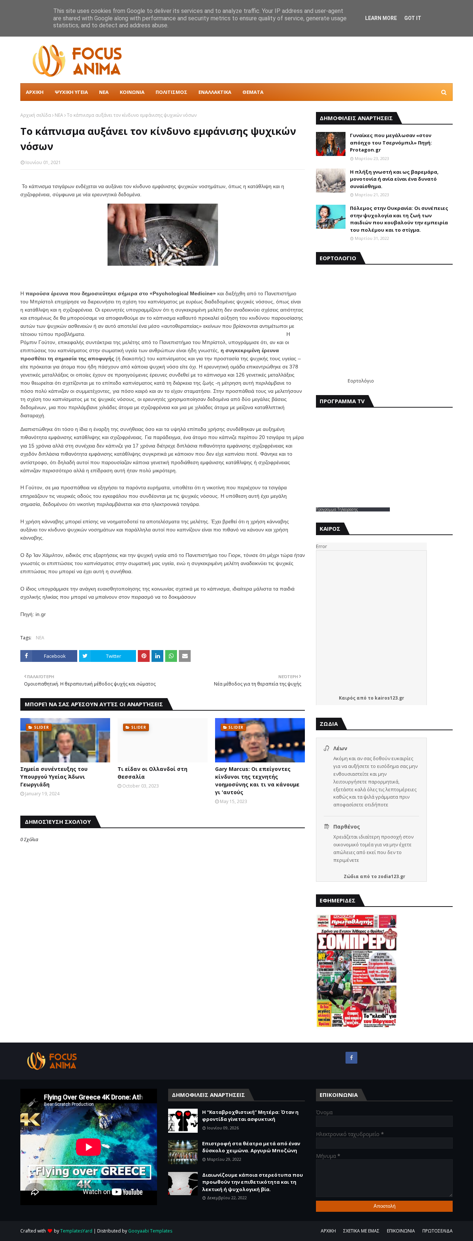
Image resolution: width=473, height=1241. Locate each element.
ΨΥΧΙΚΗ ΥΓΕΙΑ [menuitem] (71, 92)
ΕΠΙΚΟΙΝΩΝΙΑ (401, 1231)
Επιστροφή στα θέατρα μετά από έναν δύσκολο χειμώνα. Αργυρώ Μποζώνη (251, 1147)
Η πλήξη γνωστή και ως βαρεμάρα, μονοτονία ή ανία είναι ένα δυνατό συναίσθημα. (394, 179)
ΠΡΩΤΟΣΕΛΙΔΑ (437, 1231)
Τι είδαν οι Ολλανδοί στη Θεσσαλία (152, 772)
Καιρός (347, 698)
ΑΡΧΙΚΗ (328, 1231)
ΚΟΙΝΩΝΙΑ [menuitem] (132, 92)
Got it (412, 18)
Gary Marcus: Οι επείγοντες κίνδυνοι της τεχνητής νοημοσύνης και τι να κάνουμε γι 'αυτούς (257, 780)
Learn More (381, 18)
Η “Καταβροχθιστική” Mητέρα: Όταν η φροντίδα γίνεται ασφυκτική (250, 1116)
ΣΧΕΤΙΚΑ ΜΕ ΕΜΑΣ (361, 1231)
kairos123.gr (389, 698)
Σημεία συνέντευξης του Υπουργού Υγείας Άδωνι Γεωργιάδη (54, 776)
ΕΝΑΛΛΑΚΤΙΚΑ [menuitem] (214, 92)
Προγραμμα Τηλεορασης (337, 509)
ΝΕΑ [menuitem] (104, 92)
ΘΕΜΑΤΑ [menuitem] (252, 92)
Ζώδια (351, 876)
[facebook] (351, 1058)
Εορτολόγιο (361, 380)
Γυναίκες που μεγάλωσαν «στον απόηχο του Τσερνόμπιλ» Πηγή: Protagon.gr (391, 142)
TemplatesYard (76, 1231)
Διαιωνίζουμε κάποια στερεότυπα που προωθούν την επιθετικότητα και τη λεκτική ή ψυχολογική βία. (252, 1182)
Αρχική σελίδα (35, 115)
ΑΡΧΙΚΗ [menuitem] (35, 92)
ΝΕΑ (59, 115)
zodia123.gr (391, 876)
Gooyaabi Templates (150, 1231)
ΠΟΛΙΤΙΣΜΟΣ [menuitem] (171, 92)
